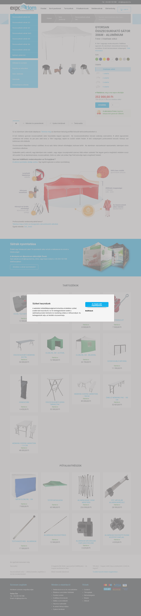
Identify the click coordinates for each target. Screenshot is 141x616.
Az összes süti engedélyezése (97, 304)
